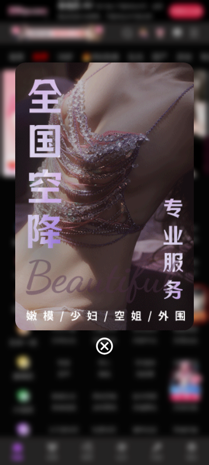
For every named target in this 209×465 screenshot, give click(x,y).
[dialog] (104, 209)
